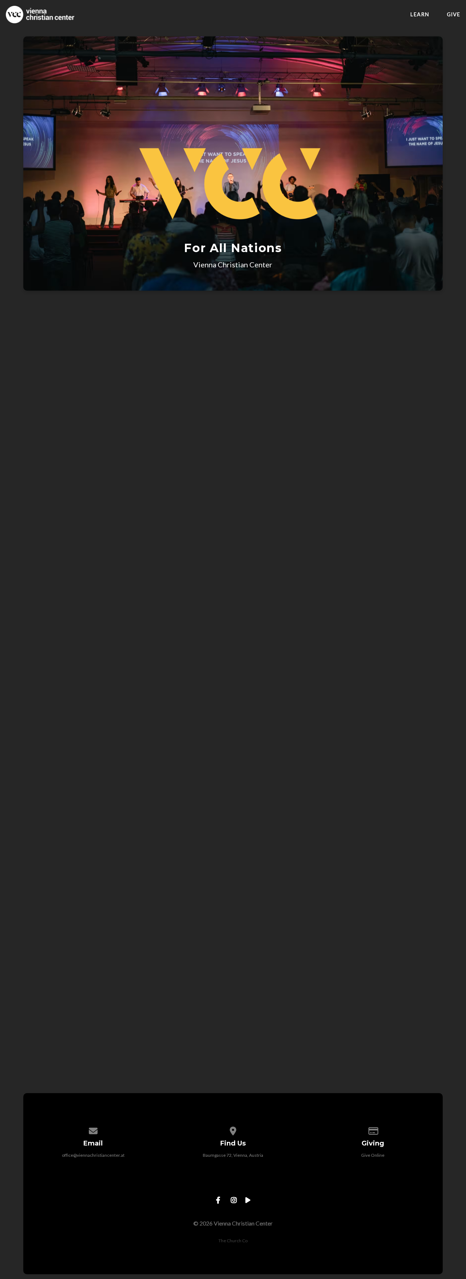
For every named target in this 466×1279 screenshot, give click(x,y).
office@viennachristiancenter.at (93, 1155)
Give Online (372, 1155)
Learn (419, 14)
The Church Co (233, 1240)
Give (453, 14)
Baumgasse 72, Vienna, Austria (233, 1155)
